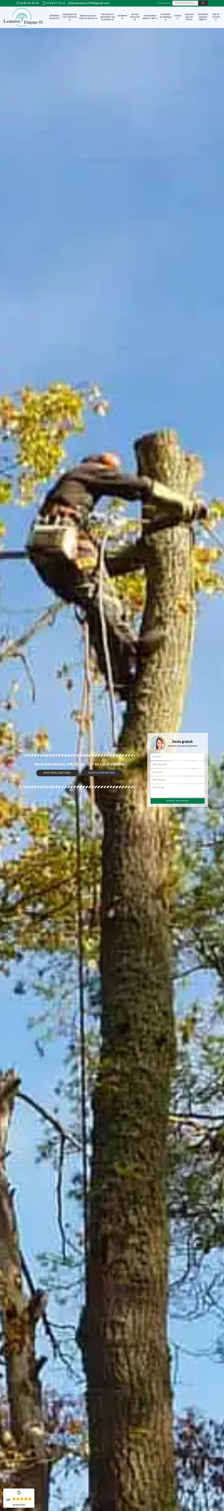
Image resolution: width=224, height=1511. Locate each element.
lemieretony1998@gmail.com (90, 3)
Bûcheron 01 (122, 17)
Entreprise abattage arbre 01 (203, 17)
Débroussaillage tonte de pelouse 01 (88, 17)
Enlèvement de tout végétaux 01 (69, 17)
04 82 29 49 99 (29, 3)
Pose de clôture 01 (216, 17)
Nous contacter (102, 773)
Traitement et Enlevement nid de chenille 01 (107, 17)
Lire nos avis (19, 1505)
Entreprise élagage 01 (54, 17)
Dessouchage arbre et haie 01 (150, 17)
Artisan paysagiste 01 (135, 17)
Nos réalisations (57, 773)
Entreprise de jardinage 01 (166, 17)
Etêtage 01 (177, 17)
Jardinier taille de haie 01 (189, 17)
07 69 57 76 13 (55, 3)
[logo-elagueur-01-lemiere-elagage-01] (22, 17)
